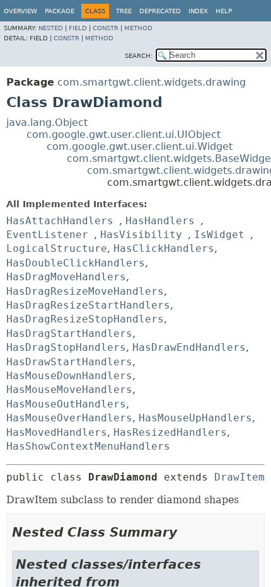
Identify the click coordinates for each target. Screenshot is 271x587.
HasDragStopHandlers (66, 347)
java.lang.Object (47, 122)
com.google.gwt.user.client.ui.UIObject (123, 134)
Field (78, 28)
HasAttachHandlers (59, 221)
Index (198, 11)
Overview (20, 11)
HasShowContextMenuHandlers (88, 446)
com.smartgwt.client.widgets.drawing (151, 82)
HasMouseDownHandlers (69, 376)
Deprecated (160, 11)
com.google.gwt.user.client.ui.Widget (140, 146)
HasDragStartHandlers (69, 333)
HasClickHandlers (163, 248)
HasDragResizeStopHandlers (85, 319)
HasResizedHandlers (170, 432)
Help (224, 11)
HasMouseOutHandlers (66, 404)
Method (138, 28)
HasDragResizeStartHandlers (88, 305)
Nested (50, 28)
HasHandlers (160, 221)
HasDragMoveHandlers (66, 277)
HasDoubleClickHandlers (75, 263)
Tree (124, 11)
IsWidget (219, 235)
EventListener (47, 235)
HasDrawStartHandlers (69, 362)
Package (59, 11)
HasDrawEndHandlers (189, 347)
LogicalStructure (56, 248)
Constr (105, 28)
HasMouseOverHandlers (69, 418)
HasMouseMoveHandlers (69, 390)
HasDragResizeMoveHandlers (85, 291)
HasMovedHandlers (56, 432)
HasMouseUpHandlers (195, 418)
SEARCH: (139, 55)
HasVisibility (141, 235)
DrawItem (239, 477)
